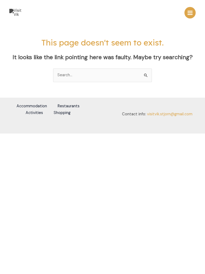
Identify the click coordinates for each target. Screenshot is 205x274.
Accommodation (32, 106)
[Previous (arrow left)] (5, 144)
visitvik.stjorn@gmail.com (169, 114)
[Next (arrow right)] (17, 144)
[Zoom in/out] (5, 137)
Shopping (62, 112)
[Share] (28, 137)
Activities (34, 112)
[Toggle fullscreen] (17, 137)
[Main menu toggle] (190, 12)
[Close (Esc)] (40, 137)
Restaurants (69, 106)
